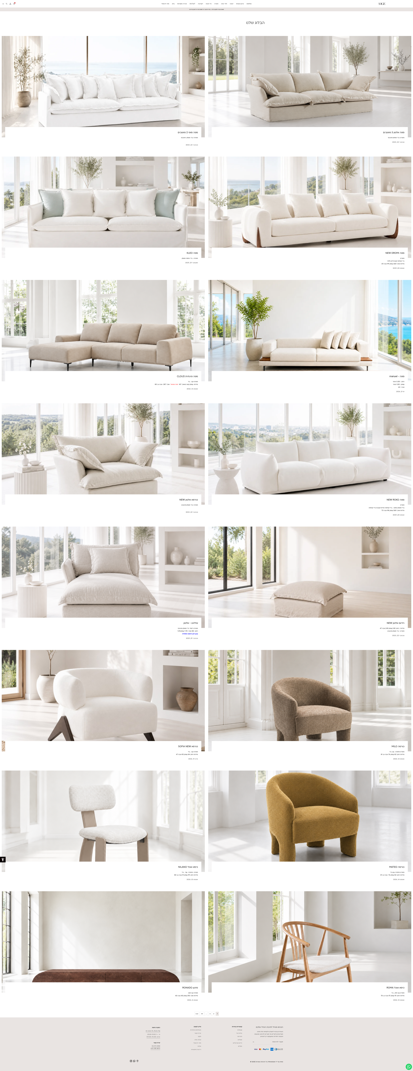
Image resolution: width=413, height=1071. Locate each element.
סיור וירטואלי (165, 4)
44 (202, 1014)
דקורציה (200, 4)
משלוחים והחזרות (195, 1030)
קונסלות (239, 1030)
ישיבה (231, 4)
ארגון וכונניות (240, 4)
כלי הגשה (209, 4)
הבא (197, 1014)
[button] (3, 859)
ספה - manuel (396, 376)
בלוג (173, 4)
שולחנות (249, 4)
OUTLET (192, 4)
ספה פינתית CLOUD (187, 376)
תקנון (199, 1036)
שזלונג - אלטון (190, 623)
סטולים (240, 1040)
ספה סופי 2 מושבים (188, 132)
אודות (199, 1046)
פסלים (240, 1046)
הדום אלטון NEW (395, 623)
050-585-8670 (155, 1048)
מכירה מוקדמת (182, 4)
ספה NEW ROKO (395, 499)
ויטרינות (239, 1036)
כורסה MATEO (396, 867)
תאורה (216, 4)
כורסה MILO (398, 746)
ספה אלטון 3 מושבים (393, 132)
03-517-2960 (156, 1046)
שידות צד (239, 1033)
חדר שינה (224, 4)
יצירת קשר (197, 1033)
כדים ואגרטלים (237, 1043)
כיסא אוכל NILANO (188, 867)
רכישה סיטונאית (196, 1049)
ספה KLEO (192, 253)
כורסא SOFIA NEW (188, 746)
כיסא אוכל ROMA (395, 987)
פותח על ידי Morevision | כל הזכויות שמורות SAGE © (266, 1062)
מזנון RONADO (190, 987)
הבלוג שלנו (198, 1040)
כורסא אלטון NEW (188, 499)
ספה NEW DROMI (394, 253)
